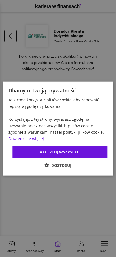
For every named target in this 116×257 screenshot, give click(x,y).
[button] (58, 165)
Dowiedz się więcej (26, 138)
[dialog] (58, 128)
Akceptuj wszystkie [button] (60, 151)
